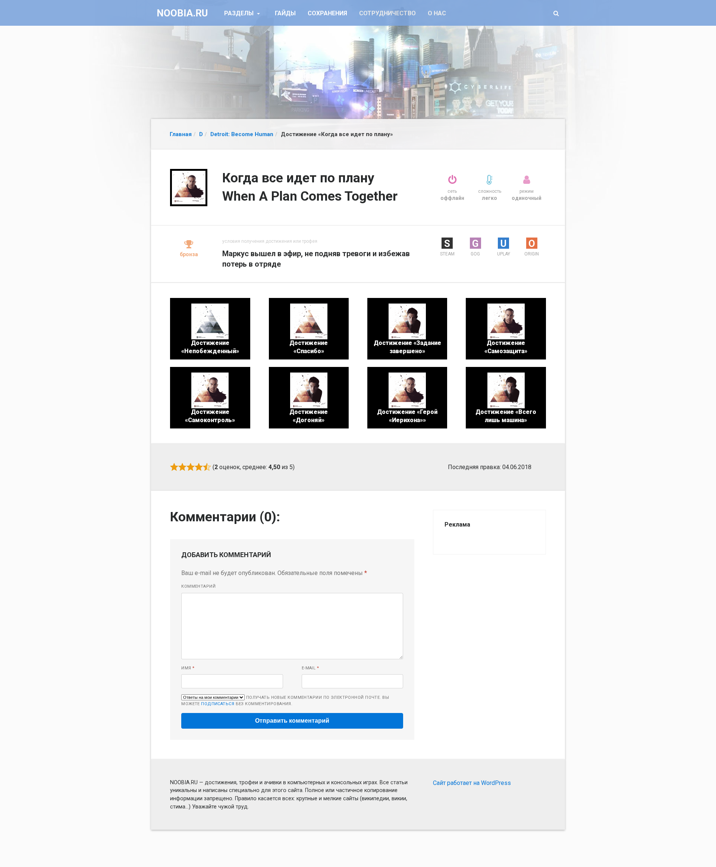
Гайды (285, 13)
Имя (187, 668)
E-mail (310, 668)
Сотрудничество (387, 13)
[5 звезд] (207, 467)
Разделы (239, 13)
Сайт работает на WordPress (472, 782)
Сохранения (327, 13)
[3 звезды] (190, 467)
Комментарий (198, 586)
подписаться (217, 703)
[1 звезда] (174, 467)
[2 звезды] (182, 467)
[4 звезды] (199, 467)
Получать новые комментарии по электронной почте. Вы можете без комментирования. (285, 700)
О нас (437, 13)
